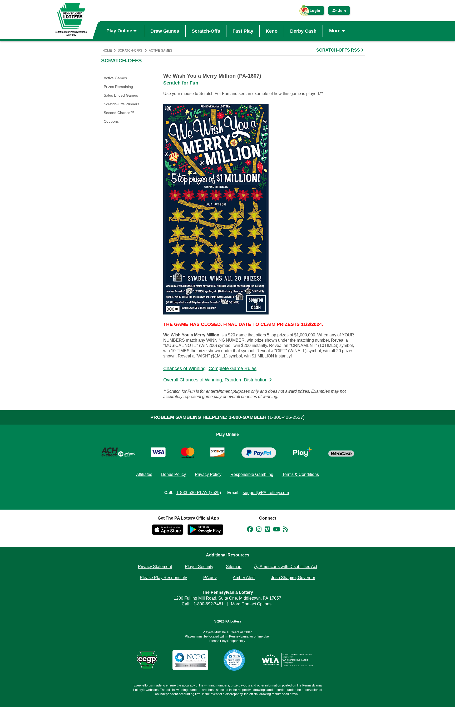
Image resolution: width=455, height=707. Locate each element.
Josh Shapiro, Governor (293, 577)
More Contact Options (251, 604)
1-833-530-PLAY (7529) (198, 492)
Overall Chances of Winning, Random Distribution (216, 379)
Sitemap (233, 566)
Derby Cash (303, 30)
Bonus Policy (173, 474)
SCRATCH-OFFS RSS (338, 50)
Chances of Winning (184, 368)
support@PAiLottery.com (266, 492)
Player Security (199, 566)
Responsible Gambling (251, 474)
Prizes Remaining (118, 86)
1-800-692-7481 (209, 604)
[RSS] (285, 530)
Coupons (111, 121)
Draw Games (164, 30)
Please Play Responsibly (163, 577)
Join (341, 10)
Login (312, 11)
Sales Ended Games (121, 95)
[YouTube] (276, 530)
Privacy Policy (208, 474)
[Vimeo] (267, 530)
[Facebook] (250, 530)
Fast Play (243, 30)
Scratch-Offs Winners (121, 104)
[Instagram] (258, 530)
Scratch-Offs (206, 30)
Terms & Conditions (300, 474)
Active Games (160, 50)
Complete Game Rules (232, 368)
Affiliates (144, 474)
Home (107, 50)
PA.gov (210, 577)
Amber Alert (244, 577)
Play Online (119, 30)
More (335, 30)
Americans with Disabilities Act (288, 566)
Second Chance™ (119, 113)
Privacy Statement (155, 566)
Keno (272, 30)
